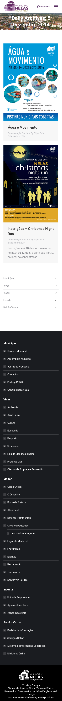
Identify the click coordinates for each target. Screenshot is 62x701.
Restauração (14, 564)
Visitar (6, 293)
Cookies (49, 697)
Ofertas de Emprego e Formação (25, 469)
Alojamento (13, 510)
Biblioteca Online (16, 653)
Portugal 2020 (15, 382)
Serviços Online (15, 638)
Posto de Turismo (17, 502)
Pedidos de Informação (20, 630)
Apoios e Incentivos (17, 605)
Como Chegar (14, 486)
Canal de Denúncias (18, 390)
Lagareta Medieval (17, 541)
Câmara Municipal (17, 351)
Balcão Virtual (10, 307)
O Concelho (13, 494)
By (37, 133)
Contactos (13, 374)
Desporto (12, 438)
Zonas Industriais (16, 612)
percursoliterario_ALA (23, 533)
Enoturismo (13, 549)
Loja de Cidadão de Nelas (20, 454)
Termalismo (13, 572)
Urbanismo (13, 446)
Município (8, 278)
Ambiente (12, 407)
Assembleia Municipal (19, 358)
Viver (6, 285)
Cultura (11, 422)
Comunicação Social (18, 133)
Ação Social (13, 415)
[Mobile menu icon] (56, 6)
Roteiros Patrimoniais (19, 517)
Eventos (11, 556)
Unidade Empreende (18, 597)
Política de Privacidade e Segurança (26, 697)
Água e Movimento (22, 127)
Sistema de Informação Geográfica (26, 645)
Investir (7, 300)
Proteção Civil (14, 461)
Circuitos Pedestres (18, 525)
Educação (12, 430)
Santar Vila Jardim (17, 580)
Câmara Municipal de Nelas (21, 688)
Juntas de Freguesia (18, 366)
